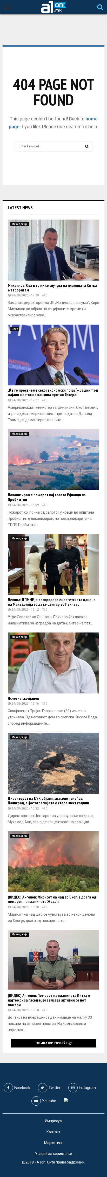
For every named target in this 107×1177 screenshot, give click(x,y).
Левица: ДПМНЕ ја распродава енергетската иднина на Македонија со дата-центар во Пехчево (52, 602)
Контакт (53, 1132)
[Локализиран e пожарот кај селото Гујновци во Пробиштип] (53, 459)
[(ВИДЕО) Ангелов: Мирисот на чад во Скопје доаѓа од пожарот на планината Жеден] (53, 861)
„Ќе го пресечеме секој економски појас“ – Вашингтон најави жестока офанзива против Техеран (53, 392)
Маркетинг (53, 1143)
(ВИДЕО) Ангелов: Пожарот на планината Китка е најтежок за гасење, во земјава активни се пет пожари (49, 1000)
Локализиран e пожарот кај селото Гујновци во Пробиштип (47, 497)
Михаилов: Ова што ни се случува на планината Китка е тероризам (52, 287)
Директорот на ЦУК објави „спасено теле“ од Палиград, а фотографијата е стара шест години (48, 801)
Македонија (20, 224)
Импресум (53, 1121)
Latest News (20, 207)
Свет (15, 329)
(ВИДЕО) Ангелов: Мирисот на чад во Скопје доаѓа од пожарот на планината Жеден (52, 899)
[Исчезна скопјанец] (53, 662)
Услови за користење (53, 1154)
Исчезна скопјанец (23, 698)
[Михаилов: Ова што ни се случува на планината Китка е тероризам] (53, 250)
